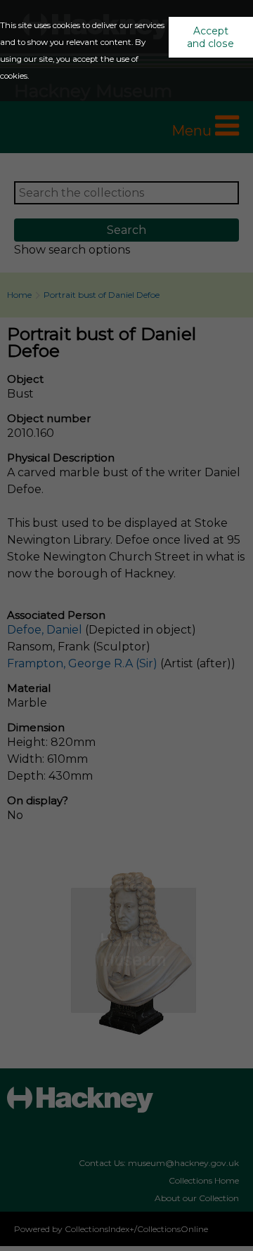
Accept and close (210, 37)
